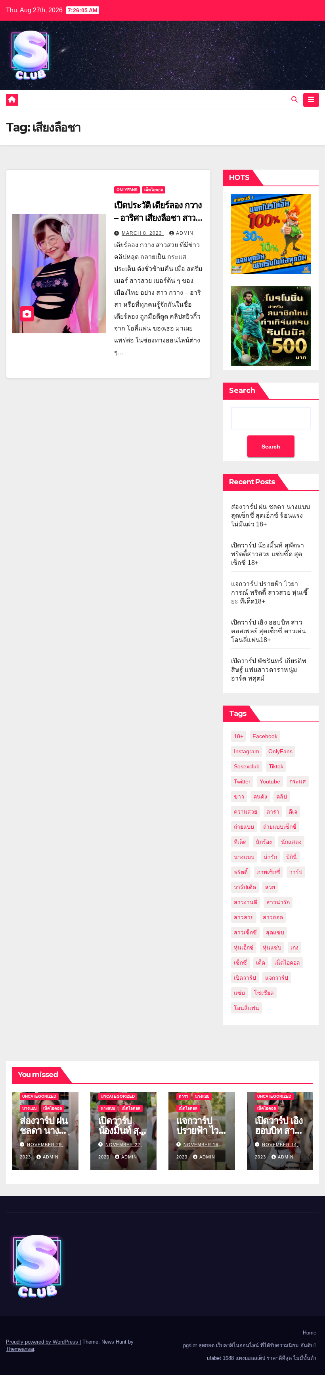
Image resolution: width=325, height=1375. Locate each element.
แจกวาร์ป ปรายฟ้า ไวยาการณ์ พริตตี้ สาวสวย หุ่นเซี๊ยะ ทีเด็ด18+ (269, 592)
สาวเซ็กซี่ (245, 932)
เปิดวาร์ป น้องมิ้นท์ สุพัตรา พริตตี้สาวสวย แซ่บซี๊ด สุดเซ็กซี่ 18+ (267, 554)
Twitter (242, 781)
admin (184, 233)
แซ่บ (239, 993)
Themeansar (20, 1349)
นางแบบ (244, 857)
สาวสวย (244, 917)
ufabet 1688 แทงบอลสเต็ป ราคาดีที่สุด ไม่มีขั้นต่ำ (261, 1358)
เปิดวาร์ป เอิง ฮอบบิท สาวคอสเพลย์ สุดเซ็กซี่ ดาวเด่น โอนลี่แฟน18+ (268, 631)
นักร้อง (264, 842)
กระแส (297, 781)
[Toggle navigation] (311, 99)
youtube (270, 781)
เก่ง (294, 947)
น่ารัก (270, 857)
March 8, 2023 (143, 233)
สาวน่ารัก (278, 902)
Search (242, 390)
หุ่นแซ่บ (272, 947)
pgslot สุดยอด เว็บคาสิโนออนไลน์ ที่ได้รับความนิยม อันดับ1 (249, 1345)
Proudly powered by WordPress (43, 1342)
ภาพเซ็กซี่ (268, 872)
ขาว (239, 796)
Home (309, 1333)
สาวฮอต (273, 917)
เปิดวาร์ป (245, 978)
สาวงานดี (245, 902)
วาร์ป (295, 872)
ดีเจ (293, 811)
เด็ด (260, 962)
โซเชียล (264, 993)
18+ (238, 736)
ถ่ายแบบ (244, 827)
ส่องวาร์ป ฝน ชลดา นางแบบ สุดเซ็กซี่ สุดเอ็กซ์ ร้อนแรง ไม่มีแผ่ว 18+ (270, 515)
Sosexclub (247, 766)
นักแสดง (291, 842)
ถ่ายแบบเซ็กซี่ (279, 827)
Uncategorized (39, 1096)
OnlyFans (280, 751)
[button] (294, 99)
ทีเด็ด (240, 842)
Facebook (264, 736)
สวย (270, 887)
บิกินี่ (291, 857)
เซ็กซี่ (240, 962)
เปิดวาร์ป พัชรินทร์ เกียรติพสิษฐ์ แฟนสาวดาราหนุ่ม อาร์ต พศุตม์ (268, 670)
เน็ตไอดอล (153, 190)
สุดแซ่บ (275, 932)
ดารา (272, 811)
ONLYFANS (127, 190)
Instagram (246, 751)
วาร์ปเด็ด (245, 887)
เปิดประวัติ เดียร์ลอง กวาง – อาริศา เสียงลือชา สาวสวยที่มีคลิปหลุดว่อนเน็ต (158, 218)
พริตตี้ (241, 872)
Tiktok (276, 766)
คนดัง (260, 796)
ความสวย (245, 811)
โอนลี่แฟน (246, 1008)
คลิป (281, 796)
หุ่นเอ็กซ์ (244, 947)
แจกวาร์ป (276, 978)
